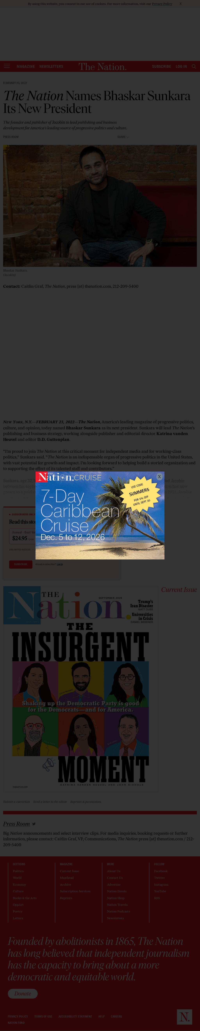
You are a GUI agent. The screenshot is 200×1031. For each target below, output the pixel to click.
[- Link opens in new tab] (100, 515)
